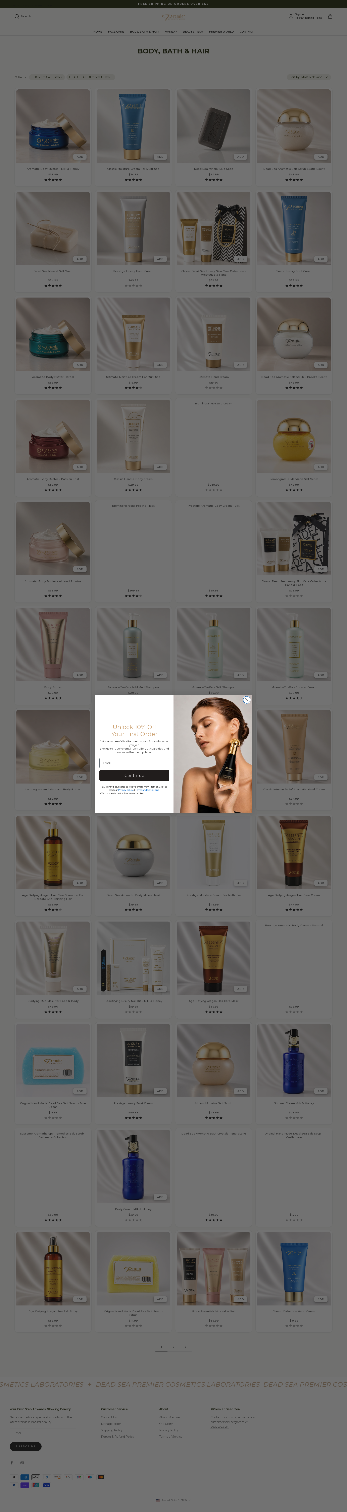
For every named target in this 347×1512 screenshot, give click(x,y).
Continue (134, 775)
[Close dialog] (246, 699)
